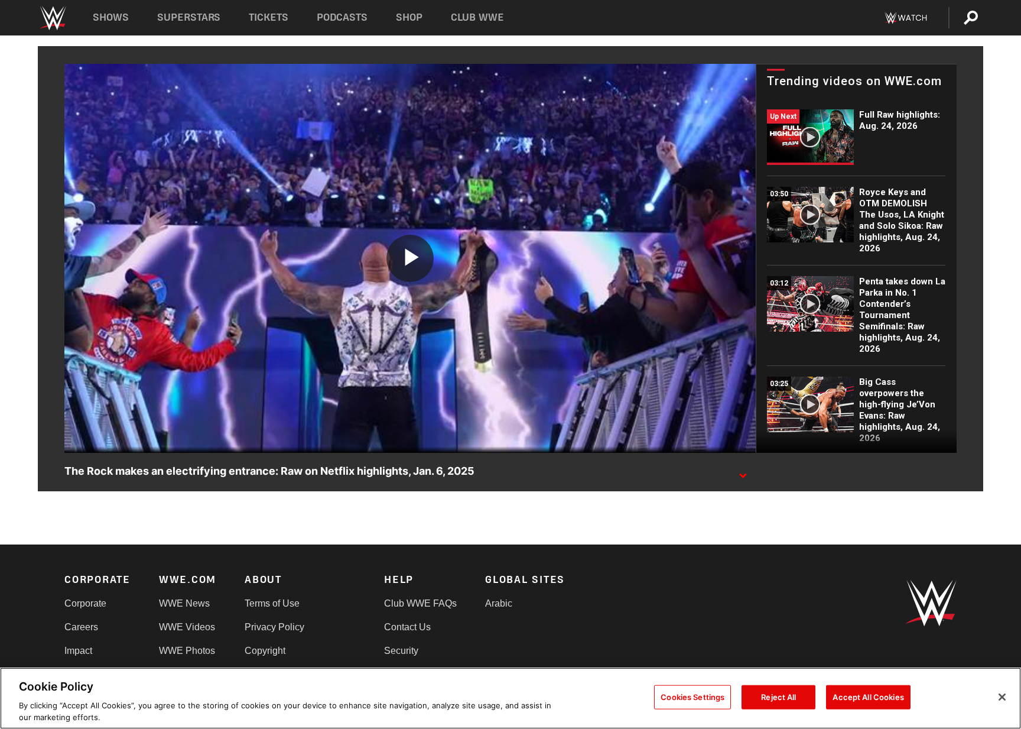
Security (401, 651)
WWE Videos (187, 627)
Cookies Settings (692, 697)
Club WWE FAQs (420, 603)
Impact (78, 651)
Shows (111, 17)
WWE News (184, 603)
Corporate (85, 603)
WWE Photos (187, 651)
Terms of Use (272, 603)
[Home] (52, 18)
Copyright (265, 651)
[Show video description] (743, 472)
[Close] (1002, 697)
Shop (409, 17)
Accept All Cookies (868, 697)
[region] (510, 698)
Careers (81, 627)
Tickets (268, 17)
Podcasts (342, 17)
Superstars (189, 17)
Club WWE (477, 17)
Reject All (778, 697)
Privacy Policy (274, 627)
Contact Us (407, 627)
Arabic (498, 603)
